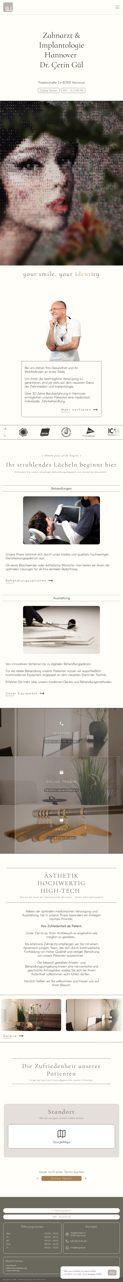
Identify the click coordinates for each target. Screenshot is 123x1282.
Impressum (11, 1265)
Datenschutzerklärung (16, 1268)
